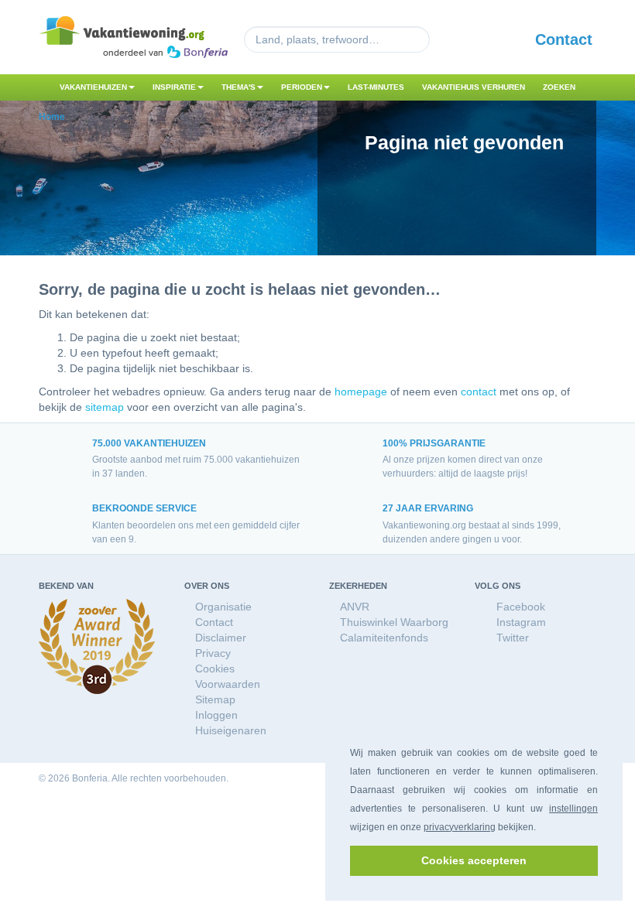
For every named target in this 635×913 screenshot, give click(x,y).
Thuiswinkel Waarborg (394, 622)
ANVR (354, 606)
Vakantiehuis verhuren (473, 87)
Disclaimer (220, 637)
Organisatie (223, 606)
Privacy (213, 653)
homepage (361, 391)
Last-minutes (376, 87)
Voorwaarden (227, 684)
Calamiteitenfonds (384, 637)
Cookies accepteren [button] (474, 860)
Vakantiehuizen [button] (93, 87)
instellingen (573, 808)
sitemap (104, 407)
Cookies (215, 668)
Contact (563, 39)
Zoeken (559, 87)
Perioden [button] (301, 87)
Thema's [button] (238, 87)
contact (478, 391)
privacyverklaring (460, 827)
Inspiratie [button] (174, 87)
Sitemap (215, 699)
